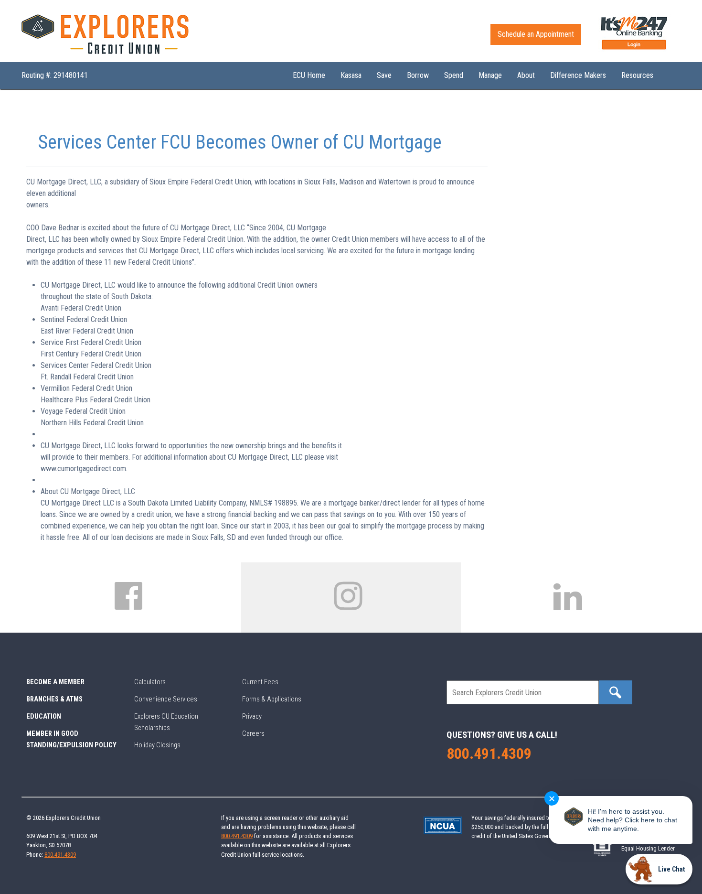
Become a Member (55, 682)
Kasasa (351, 75)
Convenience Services (165, 699)
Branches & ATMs (54, 699)
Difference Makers (578, 75)
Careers (253, 734)
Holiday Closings (157, 745)
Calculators (150, 682)
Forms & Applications (271, 699)
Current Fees (260, 682)
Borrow (418, 75)
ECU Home (309, 75)
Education (43, 716)
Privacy (252, 716)
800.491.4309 (489, 753)
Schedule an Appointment (536, 34)
